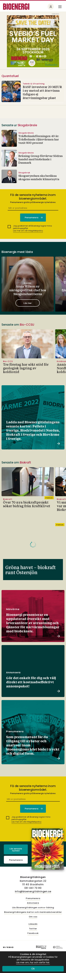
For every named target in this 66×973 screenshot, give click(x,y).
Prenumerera (16, 860)
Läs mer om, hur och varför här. (33, 962)
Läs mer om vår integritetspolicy (28, 230)
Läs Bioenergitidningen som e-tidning (33, 907)
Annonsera (33, 903)
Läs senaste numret (16, 849)
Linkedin (33, 924)
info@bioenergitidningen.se (33, 891)
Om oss (33, 917)
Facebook (33, 933)
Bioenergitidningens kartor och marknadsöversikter (33, 912)
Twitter (33, 928)
